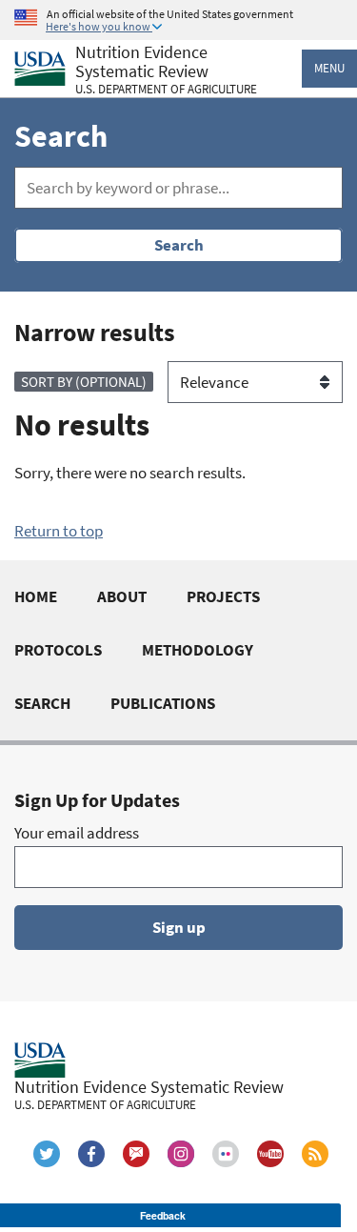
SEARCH (42, 703)
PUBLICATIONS (162, 703)
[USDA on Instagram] (181, 1154)
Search (179, 244)
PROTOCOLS (58, 649)
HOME (35, 596)
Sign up (179, 927)
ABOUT (122, 596)
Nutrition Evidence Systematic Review (166, 70)
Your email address (76, 832)
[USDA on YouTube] (270, 1154)
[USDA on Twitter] (47, 1154)
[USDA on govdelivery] (136, 1154)
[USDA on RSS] (315, 1154)
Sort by (84, 382)
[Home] (40, 69)
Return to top (58, 530)
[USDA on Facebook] (91, 1154)
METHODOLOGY (197, 649)
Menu (329, 68)
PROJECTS (223, 596)
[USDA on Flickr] (226, 1154)
